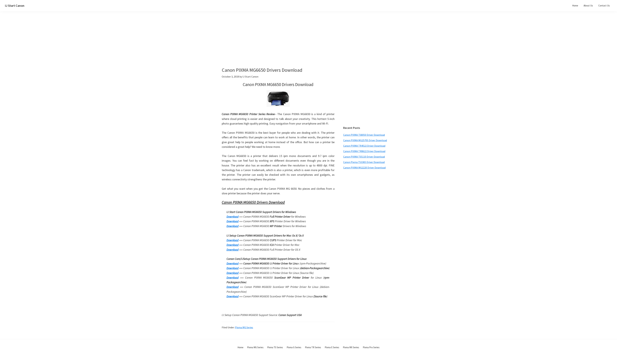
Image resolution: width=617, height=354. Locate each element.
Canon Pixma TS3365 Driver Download (364, 162)
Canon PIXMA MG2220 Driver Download (364, 167)
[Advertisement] (286, 44)
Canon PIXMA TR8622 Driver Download (364, 151)
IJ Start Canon (14, 6)
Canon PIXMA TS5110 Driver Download (364, 156)
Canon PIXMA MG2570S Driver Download (365, 140)
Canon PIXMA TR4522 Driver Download (364, 145)
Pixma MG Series (244, 327)
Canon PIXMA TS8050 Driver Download (364, 134)
